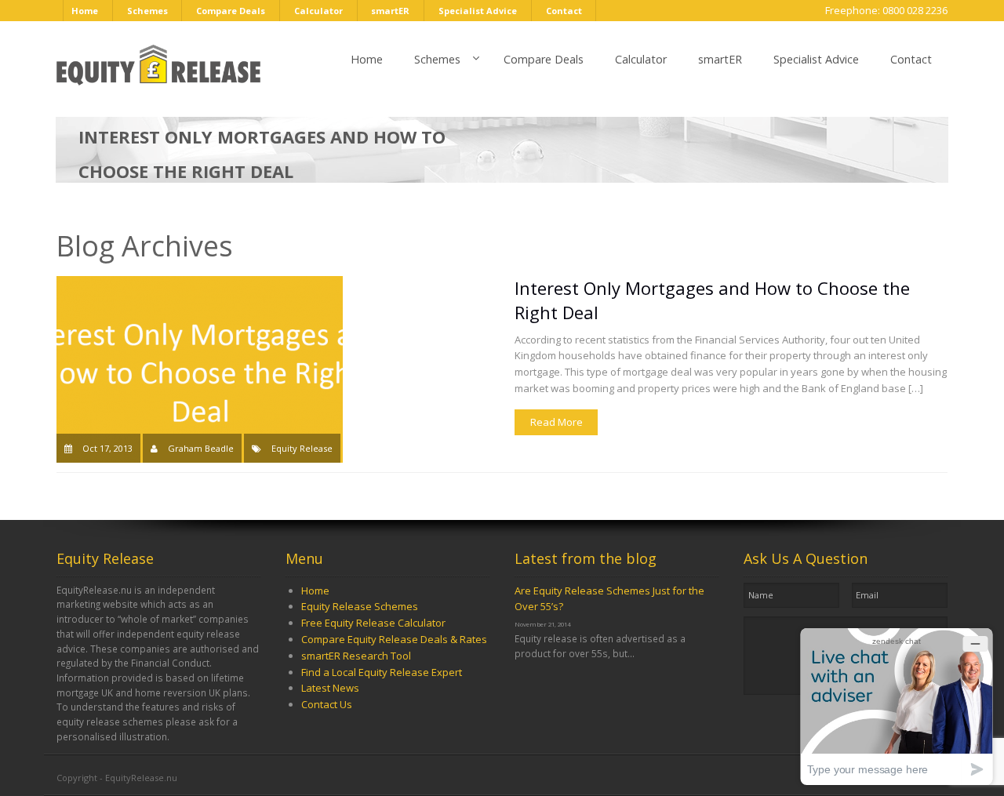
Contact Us (326, 704)
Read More (556, 422)
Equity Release (302, 448)
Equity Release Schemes (359, 606)
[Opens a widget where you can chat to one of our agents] (897, 706)
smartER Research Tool (356, 656)
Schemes (147, 10)
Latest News (330, 688)
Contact (564, 10)
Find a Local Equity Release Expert (381, 672)
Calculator (318, 10)
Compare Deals (230, 10)
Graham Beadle (201, 448)
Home (84, 10)
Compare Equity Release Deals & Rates (394, 639)
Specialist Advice (477, 10)
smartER (390, 10)
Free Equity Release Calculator (373, 623)
